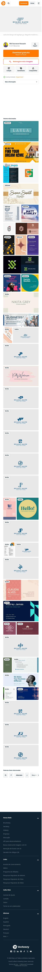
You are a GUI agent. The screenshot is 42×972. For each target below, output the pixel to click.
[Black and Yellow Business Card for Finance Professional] (8, 283)
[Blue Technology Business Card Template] (11, 232)
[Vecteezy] (3, 3)
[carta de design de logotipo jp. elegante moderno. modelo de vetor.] (16, 427)
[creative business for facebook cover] (20, 839)
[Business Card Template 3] (14, 772)
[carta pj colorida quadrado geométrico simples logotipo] (13, 192)
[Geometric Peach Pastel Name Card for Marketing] (7, 411)
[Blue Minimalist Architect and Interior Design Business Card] (14, 866)
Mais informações (10, 81)
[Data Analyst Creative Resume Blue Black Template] (10, 172)
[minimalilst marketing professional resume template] (8, 665)
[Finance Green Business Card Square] (9, 853)
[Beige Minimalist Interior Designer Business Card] (20, 379)
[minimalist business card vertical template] (7, 808)
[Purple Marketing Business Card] (8, 303)
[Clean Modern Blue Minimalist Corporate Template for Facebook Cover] (20, 396)
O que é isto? (19, 77)
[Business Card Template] (21, 283)
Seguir (35, 46)
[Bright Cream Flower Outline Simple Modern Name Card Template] (20, 213)
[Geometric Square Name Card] (11, 359)
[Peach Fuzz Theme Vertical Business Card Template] (9, 601)
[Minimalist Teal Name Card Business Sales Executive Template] (20, 130)
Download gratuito (21, 53)
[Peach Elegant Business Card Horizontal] (20, 720)
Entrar (32, 3)
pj (5, 948)
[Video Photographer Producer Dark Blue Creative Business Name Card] (11, 251)
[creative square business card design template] (14, 624)
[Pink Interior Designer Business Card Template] (20, 468)
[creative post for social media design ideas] (11, 341)
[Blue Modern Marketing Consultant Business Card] (20, 741)
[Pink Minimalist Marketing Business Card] (9, 758)
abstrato (19, 948)
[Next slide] (34, 948)
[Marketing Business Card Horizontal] (16, 824)
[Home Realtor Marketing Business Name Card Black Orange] (20, 151)
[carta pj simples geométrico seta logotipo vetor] (27, 248)
